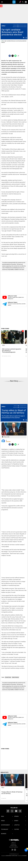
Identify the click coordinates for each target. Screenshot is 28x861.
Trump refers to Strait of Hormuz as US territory (14, 411)
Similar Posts (4, 772)
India (27, 345)
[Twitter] (12, 56)
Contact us (13, 844)
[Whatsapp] (15, 56)
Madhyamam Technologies (11, 855)
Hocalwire (24, 855)
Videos (3, 345)
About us (14, 842)
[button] (2, 2)
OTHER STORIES (5, 328)
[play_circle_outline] (12, 337)
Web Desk (8, 441)
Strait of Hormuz (15, 677)
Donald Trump (8, 677)
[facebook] (10, 56)
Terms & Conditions (13, 847)
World (3, 26)
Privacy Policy (13, 845)
